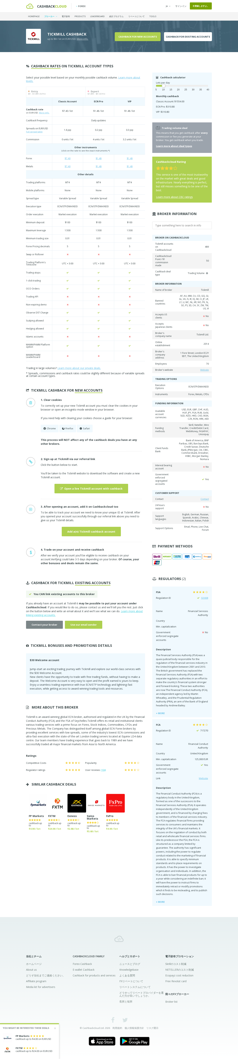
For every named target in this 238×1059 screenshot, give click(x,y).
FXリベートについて (131, 981)
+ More (160, 713)
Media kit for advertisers (40, 987)
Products (80, 16)
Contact (205, 499)
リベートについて (136, 16)
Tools (152, 16)
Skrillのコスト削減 (175, 964)
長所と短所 (125, 1001)
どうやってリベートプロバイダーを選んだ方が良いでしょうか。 (141, 994)
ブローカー (49, 16)
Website (204, 369)
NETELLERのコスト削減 (179, 969)
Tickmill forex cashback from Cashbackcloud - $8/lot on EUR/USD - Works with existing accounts (46, 6)
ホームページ (34, 964)
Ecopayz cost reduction (179, 975)
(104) (103, 770)
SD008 (204, 598)
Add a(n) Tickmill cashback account (91, 531)
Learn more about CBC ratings (174, 197)
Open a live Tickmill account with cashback (93, 488)
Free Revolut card (175, 981)
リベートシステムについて (135, 987)
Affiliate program (36, 981)
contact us (94, 607)
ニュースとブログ (129, 964)
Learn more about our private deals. (79, 368)
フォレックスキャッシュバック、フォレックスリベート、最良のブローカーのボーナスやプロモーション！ (119, 939)
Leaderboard (97, 16)
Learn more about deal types (174, 146)
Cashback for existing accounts (188, 36)
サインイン (180, 6)
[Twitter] (125, 1020)
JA (167, 6)
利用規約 (117, 1028)
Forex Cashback (82, 964)
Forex (82, 6)
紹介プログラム (116, 16)
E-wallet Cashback (83, 969)
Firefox (69, 428)
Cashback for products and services (94, 975)
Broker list (171, 1001)
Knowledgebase (129, 969)
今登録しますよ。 (201, 5)
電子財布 (66, 16)
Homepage (34, 16)
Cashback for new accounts (137, 36)
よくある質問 (127, 975)
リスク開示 (152, 1028)
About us (31, 969)
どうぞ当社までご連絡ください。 (45, 975)
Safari (86, 428)
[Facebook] (113, 1020)
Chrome (51, 428)
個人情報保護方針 (134, 1028)
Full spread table (34, 131)
